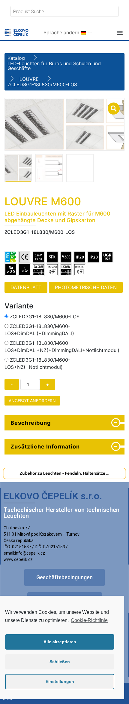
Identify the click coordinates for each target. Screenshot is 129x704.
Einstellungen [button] (60, 681)
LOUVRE (29, 79)
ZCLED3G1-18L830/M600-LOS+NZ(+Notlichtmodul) (37, 363)
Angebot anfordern (32, 400)
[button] (119, 32)
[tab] (64, 423)
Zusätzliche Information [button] (45, 446)
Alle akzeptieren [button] (60, 641)
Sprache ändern (62, 32)
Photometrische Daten (86, 287)
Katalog (16, 58)
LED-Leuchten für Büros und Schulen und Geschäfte (54, 65)
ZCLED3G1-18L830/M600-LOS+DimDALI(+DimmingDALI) (39, 329)
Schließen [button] (60, 661)
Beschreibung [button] (30, 423)
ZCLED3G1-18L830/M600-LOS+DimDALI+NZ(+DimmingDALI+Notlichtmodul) (61, 346)
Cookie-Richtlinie (89, 620)
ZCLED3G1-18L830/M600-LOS (45, 317)
